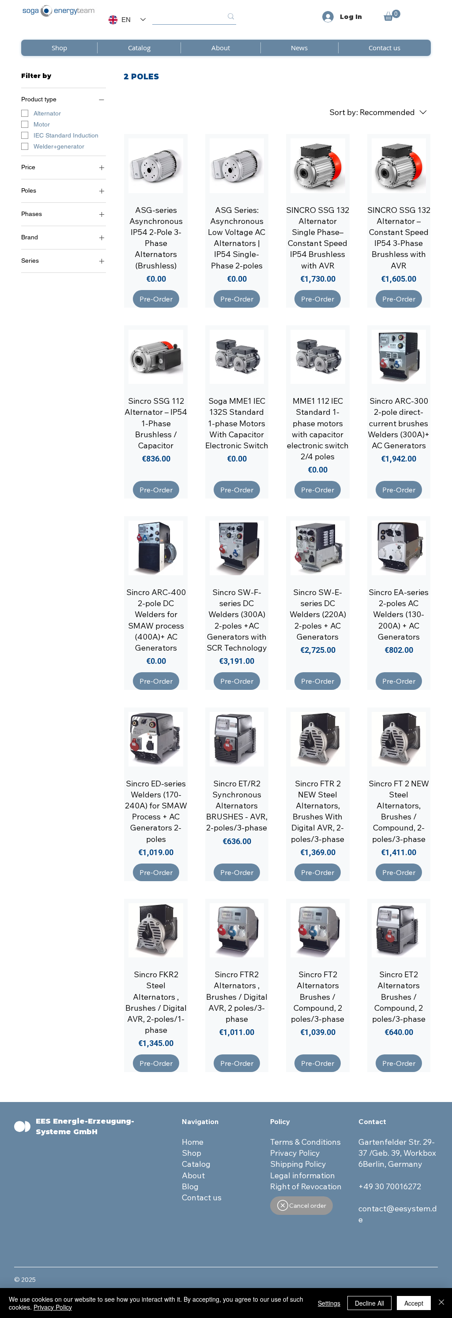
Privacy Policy (295, 1153)
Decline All (369, 1303)
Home (193, 1142)
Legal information (302, 1175)
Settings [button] (329, 1303)
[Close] (441, 1303)
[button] (392, 15)
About (193, 1175)
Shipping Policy (298, 1164)
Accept (413, 1303)
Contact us (202, 1197)
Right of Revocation (306, 1186)
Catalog (196, 1164)
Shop (191, 1153)
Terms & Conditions (305, 1142)
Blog (190, 1186)
